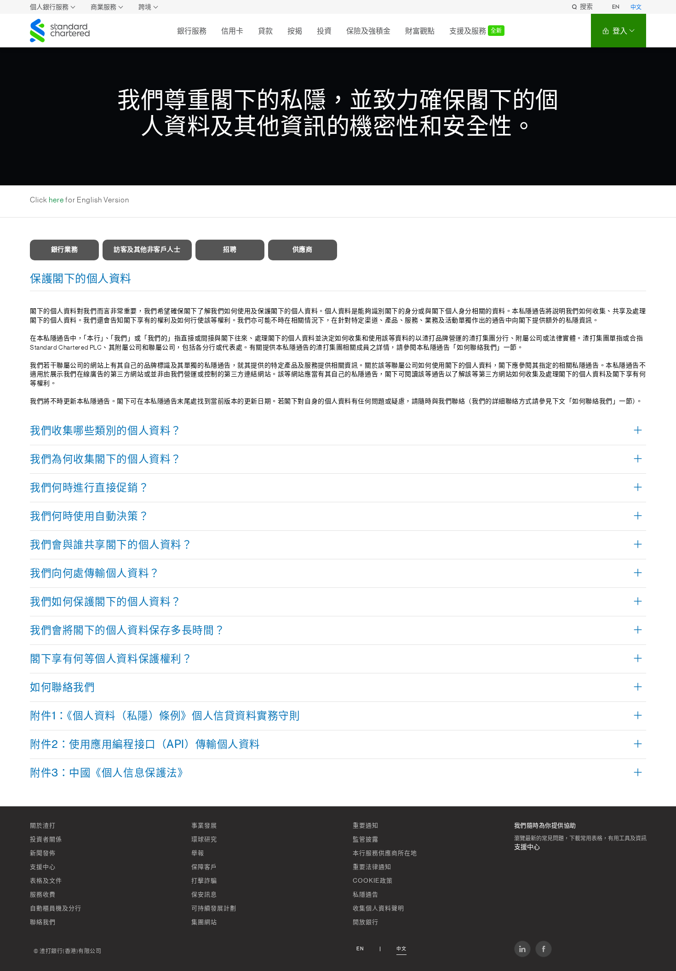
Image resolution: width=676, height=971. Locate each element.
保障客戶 (204, 867)
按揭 (294, 31)
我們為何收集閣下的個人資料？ (106, 459)
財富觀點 (420, 31)
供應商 (302, 250)
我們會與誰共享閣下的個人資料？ (111, 545)
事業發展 (204, 825)
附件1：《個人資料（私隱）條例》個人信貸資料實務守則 (165, 716)
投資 (324, 31)
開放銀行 (365, 922)
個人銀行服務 (49, 7)
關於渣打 (43, 825)
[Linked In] (522, 949)
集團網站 (204, 922)
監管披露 (365, 839)
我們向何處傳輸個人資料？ (95, 574)
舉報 (197, 853)
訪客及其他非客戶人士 (147, 250)
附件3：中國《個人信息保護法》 (109, 773)
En (360, 949)
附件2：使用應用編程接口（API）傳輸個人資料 (145, 745)
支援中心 (43, 867)
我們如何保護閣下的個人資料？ (106, 602)
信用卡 (232, 31)
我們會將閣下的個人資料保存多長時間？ (127, 631)
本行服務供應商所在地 (385, 853)
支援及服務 (475, 31)
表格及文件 (46, 881)
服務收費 (43, 894)
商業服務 (103, 7)
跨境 (144, 7)
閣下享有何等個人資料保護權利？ (111, 659)
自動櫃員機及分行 (55, 908)
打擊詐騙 (204, 881)
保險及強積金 (368, 31)
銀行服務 (191, 31)
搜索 (586, 6)
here (56, 200)
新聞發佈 (43, 853)
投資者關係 (46, 839)
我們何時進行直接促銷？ (89, 488)
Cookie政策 (373, 881)
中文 (636, 7)
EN (615, 7)
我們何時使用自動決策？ (89, 516)
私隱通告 (365, 894)
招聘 (229, 250)
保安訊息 (204, 894)
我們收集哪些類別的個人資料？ (106, 431)
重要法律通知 (372, 867)
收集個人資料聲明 (378, 908)
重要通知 (365, 825)
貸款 (265, 31)
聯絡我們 (43, 922)
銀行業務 (64, 250)
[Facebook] (543, 949)
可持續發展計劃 (213, 908)
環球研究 (204, 839)
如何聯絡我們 (62, 688)
